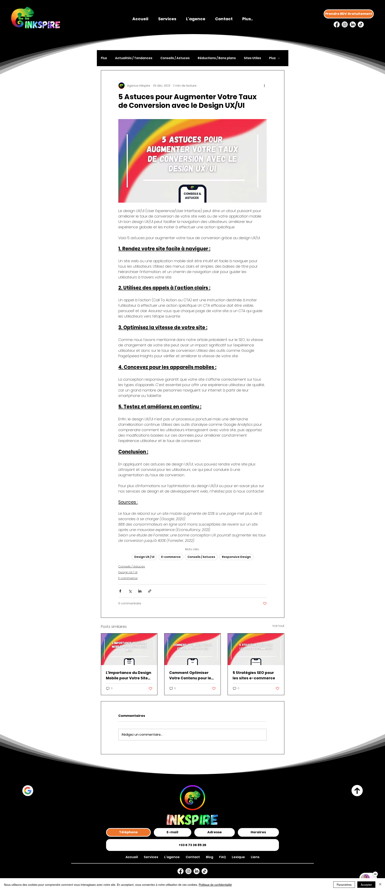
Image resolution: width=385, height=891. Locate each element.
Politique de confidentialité (215, 885)
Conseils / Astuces (175, 58)
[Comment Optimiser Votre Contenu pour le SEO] (192, 649)
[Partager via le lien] (150, 591)
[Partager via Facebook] (120, 591)
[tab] (128, 832)
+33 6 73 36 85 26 (192, 845)
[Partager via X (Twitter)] (130, 591)
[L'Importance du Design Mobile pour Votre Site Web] (129, 649)
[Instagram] (345, 24)
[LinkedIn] (353, 24)
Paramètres (344, 885)
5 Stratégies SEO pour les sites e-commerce (254, 675)
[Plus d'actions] (264, 85)
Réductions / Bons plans (217, 58)
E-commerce (171, 557)
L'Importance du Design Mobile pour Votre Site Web (128, 675)
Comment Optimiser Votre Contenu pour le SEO (190, 675)
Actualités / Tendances (133, 58)
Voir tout (278, 626)
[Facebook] (337, 24)
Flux (104, 58)
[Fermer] (380, 884)
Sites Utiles (252, 58)
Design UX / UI (144, 557)
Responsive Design (236, 557)
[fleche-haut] (357, 790)
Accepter (366, 885)
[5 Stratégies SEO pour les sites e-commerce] (256, 649)
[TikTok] (361, 24)
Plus (272, 58)
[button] (255, 857)
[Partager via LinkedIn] (140, 591)
